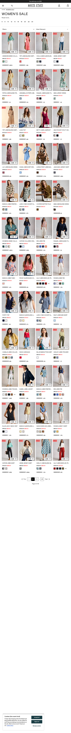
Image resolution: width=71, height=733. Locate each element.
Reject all (36, 721)
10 (8, 21)
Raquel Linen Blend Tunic (44, 93)
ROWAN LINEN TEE (59, 278)
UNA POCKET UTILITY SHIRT (61, 130)
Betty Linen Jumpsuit (44, 130)
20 (25, 21)
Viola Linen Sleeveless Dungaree (44, 56)
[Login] (59, 5)
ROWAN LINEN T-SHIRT (60, 426)
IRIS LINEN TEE (41, 241)
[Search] (12, 5)
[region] (23, 722)
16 (18, 21)
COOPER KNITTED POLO (44, 204)
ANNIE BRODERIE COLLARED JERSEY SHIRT (10, 56)
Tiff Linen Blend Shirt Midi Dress (27, 56)
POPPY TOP (5, 315)
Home (3, 9)
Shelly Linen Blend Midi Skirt (44, 463)
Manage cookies (37, 725)
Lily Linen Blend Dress (9, 167)
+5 (14, 394)
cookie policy (10, 725)
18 (21, 21)
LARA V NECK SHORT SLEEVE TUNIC (27, 204)
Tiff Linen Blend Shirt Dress (10, 130)
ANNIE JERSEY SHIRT (25, 463)
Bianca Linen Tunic (8, 278)
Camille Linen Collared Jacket (10, 352)
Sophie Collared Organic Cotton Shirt (27, 241)
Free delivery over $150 (35, 1)
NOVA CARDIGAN (24, 352)
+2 (48, 283)
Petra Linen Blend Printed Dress (10, 93)
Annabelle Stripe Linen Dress (27, 93)
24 (32, 21)
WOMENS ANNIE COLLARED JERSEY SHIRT (10, 241)
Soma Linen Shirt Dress (27, 167)
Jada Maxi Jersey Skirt (61, 167)
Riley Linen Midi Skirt (60, 315)
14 (14, 21)
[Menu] (3, 5)
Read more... (6, 17)
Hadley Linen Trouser (61, 352)
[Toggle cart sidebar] (68, 5)
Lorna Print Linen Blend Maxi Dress (44, 167)
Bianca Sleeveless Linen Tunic (27, 315)
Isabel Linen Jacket (26, 389)
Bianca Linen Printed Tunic (10, 204)
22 (28, 21)
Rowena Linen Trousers (10, 389)
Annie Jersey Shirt (60, 56)
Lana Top (22, 130)
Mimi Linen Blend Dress (61, 204)
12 (11, 21)
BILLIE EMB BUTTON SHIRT (44, 352)
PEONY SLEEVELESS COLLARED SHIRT (27, 278)
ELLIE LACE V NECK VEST (10, 426)
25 (42, 479)
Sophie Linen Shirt (8, 463)
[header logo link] (35, 5)
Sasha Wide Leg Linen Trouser (44, 426)
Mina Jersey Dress (60, 93)
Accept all (36, 717)
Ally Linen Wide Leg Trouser (44, 278)
